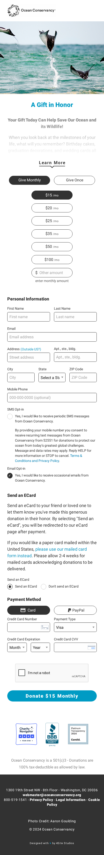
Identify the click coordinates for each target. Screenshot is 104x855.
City (10, 369)
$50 (48, 246)
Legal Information (70, 800)
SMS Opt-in (15, 409)
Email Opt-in (16, 468)
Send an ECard (18, 579)
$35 (48, 233)
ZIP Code (76, 369)
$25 (48, 220)
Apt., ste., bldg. (65, 349)
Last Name (62, 308)
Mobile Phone (17, 389)
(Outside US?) (31, 349)
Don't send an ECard (64, 586)
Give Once (74, 180)
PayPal (78, 610)
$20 (48, 208)
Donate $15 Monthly (52, 696)
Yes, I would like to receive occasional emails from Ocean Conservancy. (52, 477)
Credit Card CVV (66, 639)
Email (11, 329)
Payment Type (64, 619)
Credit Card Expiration (23, 639)
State (42, 369)
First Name (15, 308)
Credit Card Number (22, 619)
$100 (49, 259)
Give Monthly (29, 180)
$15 (48, 195)
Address (13, 349)
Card (32, 610)
